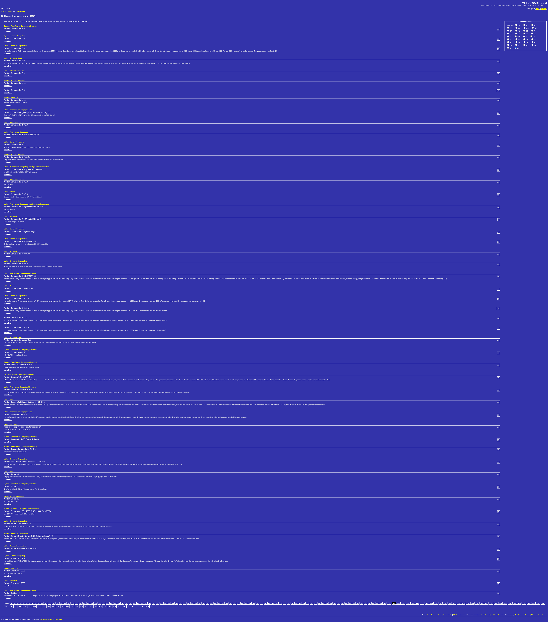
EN (518, 25)
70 (273, 603)
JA (534, 37)
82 (319, 603)
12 (49, 603)
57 (223, 603)
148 (72, 607)
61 (238, 603)
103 (403, 603)
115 (459, 603)
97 (377, 603)
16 (65, 603)
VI (510, 48)
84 (327, 603)
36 (142, 603)
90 (350, 603)
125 (505, 603)
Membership (536, 615)
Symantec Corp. (16, 58)
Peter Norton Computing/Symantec (24, 26)
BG (510, 28)
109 (431, 603)
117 (468, 603)
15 (61, 603)
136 (15, 607)
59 (230, 603)
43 (169, 603)
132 (538, 603)
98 (381, 603)
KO (510, 39)
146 (62, 607)
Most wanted (478, 615)
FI (534, 31)
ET (527, 31)
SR (519, 42)
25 (99, 603)
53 (207, 603)
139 (29, 607)
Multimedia (70, 21)
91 (354, 603)
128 (519, 603)
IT (526, 37)
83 (323, 603)
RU (510, 42)
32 (126, 603)
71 (277, 603)
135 (11, 607)
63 (246, 603)
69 (269, 603)
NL (519, 31)
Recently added (490, 615)
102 (398, 603)
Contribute (519, 615)
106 (417, 603)
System (28, 21)
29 (115, 603)
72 (281, 603)
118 (472, 603)
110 (436, 603)
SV (510, 45)
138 (25, 607)
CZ (535, 28)
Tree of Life (447, 615)
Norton (12, 191)
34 (134, 603)
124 (500, 603)
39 (153, 603)
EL (527, 34)
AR (535, 25)
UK (535, 45)
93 (361, 603)
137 (20, 607)
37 (146, 603)
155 (105, 607)
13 (53, 603)
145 (58, 607)
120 (481, 603)
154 (100, 607)
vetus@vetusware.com (49, 619)
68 (265, 603)
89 (346, 603)
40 (157, 603)
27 (107, 603)
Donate (527, 615)
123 (495, 603)
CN (527, 28)
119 (477, 603)
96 (373, 603)
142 (44, 607)
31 (123, 603)
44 (173, 603)
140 (34, 607)
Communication (53, 21)
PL (519, 39)
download (8, 31)
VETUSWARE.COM (534, 2)
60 (234, 603)
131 (533, 603)
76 (296, 603)
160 (128, 607)
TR (527, 45)
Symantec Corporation (18, 46)
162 (138, 607)
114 (454, 603)
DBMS (34, 21)
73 (284, 603)
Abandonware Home (434, 615)
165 (152, 607)
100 (389, 603)
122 (491, 603)
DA (510, 31)
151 (86, 607)
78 (304, 603)
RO (535, 39)
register (543, 9)
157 (114, 607)
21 (84, 603)
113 (449, 603)
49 (192, 603)
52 (204, 603)
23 (92, 603)
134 (6, 607)
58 (227, 603)
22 (88, 603)
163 (142, 607)
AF (527, 25)
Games (63, 21)
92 (358, 603)
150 (81, 607)
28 (111, 603)
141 (39, 607)
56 (219, 603)
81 (315, 603)
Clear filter (84, 21)
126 (510, 603)
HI (510, 37)
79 (308, 603)
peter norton (14, 424)
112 (445, 603)
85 (331, 603)
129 (524, 603)
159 (124, 607)
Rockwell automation (18, 546)
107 (422, 603)
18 (72, 603)
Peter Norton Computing (19, 132)
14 (57, 603)
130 (528, 603)
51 (200, 603)
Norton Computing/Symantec (21, 110)
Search (500, 615)
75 (292, 603)
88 (342, 603)
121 (486, 603)
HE (535, 34)
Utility (45, 21)
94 (365, 603)
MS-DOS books (7, 11)
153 (95, 607)
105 (412, 603)
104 (408, 603)
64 (250, 603)
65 (254, 603)
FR (510, 34)
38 (150, 603)
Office (40, 21)
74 (288, 603)
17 (69, 603)
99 (385, 603)
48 (188, 603)
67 (261, 603)
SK (527, 42)
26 (103, 603)
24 (96, 603)
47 (184, 603)
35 (138, 603)
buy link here (20, 11)
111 (440, 603)
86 (335, 603)
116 (463, 603)
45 (177, 603)
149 (76, 607)
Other (77, 21)
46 (180, 603)
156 (109, 607)
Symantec (14, 97)
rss (60, 619)
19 (76, 603)
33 (130, 603)
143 (48, 607)
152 (91, 607)
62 (242, 603)
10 (42, 603)
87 (338, 603)
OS (23, 21)
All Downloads (458, 615)
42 (165, 603)
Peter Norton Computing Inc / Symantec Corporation (29, 167)
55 (215, 603)
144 (53, 607)
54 (211, 603)
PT (527, 39)
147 (67, 607)
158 (119, 607)
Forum (544, 615)
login (537, 9)
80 (311, 603)
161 (133, 607)
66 (257, 603)
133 (543, 603)
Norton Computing (18, 36)
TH (518, 45)
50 (196, 603)
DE (519, 34)
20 (80, 603)
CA (519, 28)
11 (46, 603)
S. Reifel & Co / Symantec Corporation (25, 508)
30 (119, 603)
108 (426, 603)
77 (300, 603)
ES (535, 42)
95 (369, 603)
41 (161, 603)
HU (518, 37)
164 (147, 607)
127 (514, 603)
